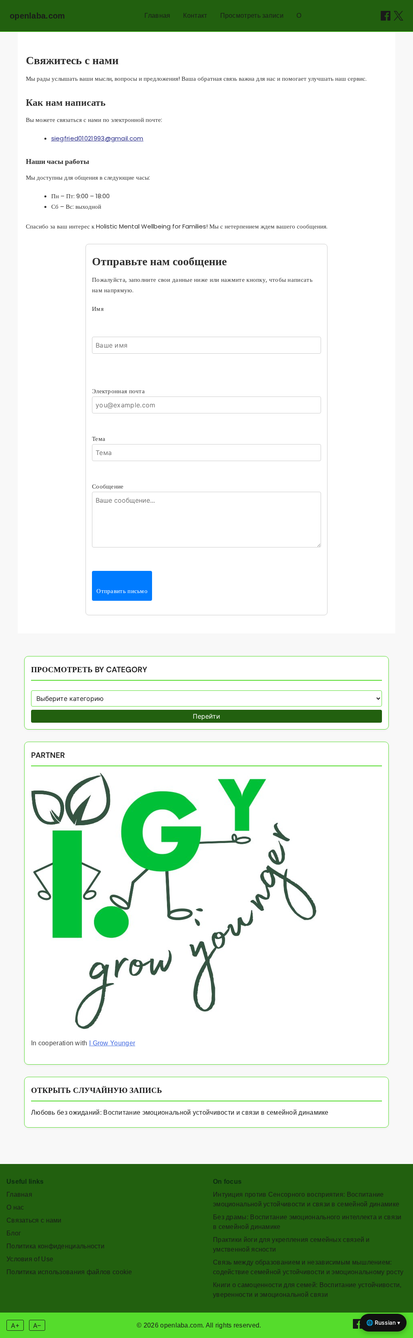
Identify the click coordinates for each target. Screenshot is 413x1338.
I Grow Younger (112, 1043)
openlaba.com (37, 15)
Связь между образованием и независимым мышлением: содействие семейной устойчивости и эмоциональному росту (308, 1267)
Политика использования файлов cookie (69, 1272)
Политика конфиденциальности (55, 1246)
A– (37, 1325)
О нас (15, 1207)
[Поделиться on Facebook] (385, 16)
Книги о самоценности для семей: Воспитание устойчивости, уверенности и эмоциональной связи (307, 1289)
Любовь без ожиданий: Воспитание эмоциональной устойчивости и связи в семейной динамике (180, 1112)
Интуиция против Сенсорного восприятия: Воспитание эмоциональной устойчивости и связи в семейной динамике (306, 1199)
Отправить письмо (122, 591)
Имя (98, 308)
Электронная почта (118, 391)
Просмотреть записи (252, 15)
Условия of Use (29, 1259)
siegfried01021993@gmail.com (97, 138)
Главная (157, 15)
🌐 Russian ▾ (383, 1322)
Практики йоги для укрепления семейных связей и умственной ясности (291, 1244)
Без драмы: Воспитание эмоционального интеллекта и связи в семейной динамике (307, 1222)
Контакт (195, 15)
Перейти (206, 716)
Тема (98, 438)
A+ (15, 1325)
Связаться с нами (34, 1220)
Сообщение (108, 486)
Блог (13, 1233)
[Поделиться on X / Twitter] (398, 16)
